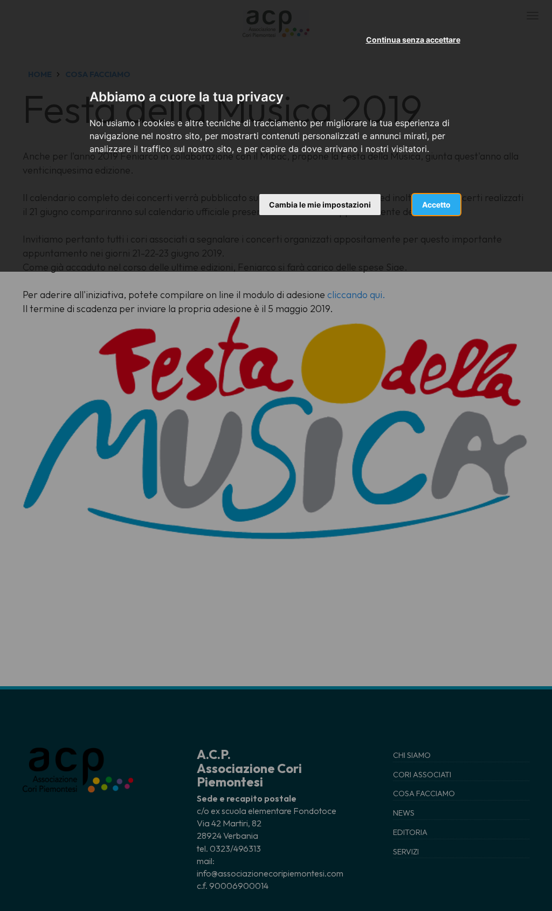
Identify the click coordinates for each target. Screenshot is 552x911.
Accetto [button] (436, 204)
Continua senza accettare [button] (413, 39)
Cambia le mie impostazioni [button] (320, 204)
